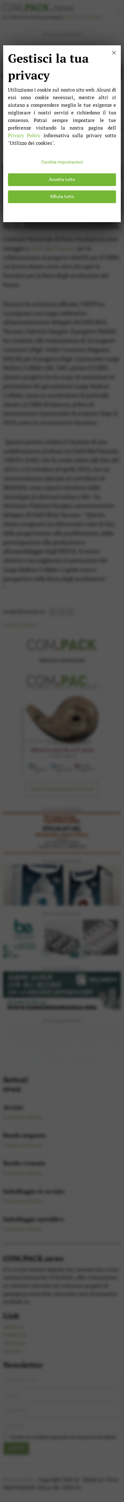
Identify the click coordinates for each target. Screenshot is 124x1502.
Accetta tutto (62, 179)
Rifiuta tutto (62, 196)
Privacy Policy (24, 135)
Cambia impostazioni (62, 162)
